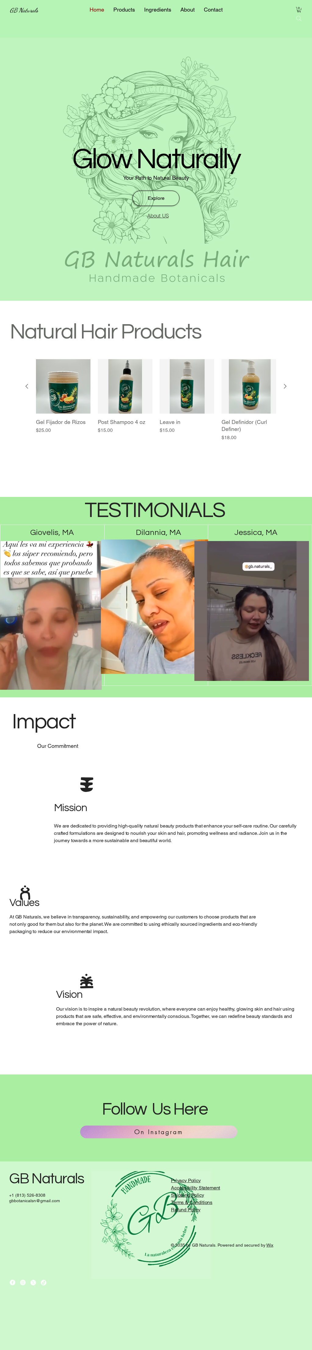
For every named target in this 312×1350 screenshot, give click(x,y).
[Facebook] (12, 1282)
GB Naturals (24, 10)
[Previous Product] (27, 386)
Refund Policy (185, 1210)
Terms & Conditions (191, 1202)
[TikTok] (43, 1282)
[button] (299, 9)
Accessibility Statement (195, 1188)
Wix (269, 1245)
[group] (156, 415)
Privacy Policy (186, 1180)
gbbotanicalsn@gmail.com (34, 1200)
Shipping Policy (187, 1195)
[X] (33, 1282)
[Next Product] (285, 386)
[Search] (298, 18)
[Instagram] (23, 1282)
